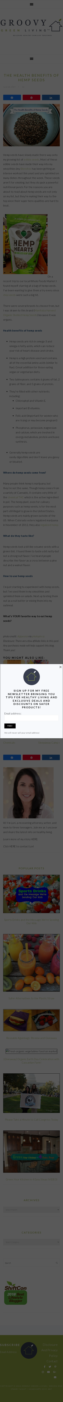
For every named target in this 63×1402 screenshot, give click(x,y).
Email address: (13, 713)
